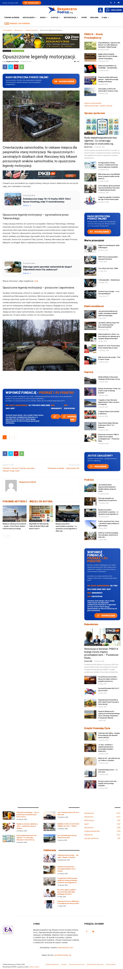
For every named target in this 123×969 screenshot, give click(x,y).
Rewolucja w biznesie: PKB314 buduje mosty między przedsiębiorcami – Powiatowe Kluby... (101, 653)
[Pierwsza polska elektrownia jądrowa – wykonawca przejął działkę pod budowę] (90, 80)
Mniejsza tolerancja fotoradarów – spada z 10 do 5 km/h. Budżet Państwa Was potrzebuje (14, 526)
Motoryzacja (19, 30)
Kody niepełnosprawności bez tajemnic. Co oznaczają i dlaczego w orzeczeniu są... (100, 140)
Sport (84, 17)
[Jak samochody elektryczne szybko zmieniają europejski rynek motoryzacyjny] (90, 314)
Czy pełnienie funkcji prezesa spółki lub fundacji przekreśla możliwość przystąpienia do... (67, 880)
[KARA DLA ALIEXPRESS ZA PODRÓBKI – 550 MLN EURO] (90, 69)
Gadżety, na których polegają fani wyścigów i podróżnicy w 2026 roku (108, 535)
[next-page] (7, 535)
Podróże (89, 479)
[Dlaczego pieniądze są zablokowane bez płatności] (90, 501)
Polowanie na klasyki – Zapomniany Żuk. (64, 468)
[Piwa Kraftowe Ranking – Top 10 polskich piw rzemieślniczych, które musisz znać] (9, 815)
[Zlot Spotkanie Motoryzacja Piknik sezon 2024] (49, 838)
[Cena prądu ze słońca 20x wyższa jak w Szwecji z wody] (90, 92)
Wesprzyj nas (72, 418)
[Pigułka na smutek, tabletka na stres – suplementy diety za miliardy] (9, 827)
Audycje (54, 17)
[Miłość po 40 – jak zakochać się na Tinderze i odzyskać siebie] (90, 761)
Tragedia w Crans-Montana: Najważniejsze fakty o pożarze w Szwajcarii (108, 402)
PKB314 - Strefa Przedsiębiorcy (93, 36)
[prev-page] (4, 535)
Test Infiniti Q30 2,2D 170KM (108, 268)
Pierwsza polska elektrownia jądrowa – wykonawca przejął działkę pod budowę (108, 79)
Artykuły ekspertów (31, 30)
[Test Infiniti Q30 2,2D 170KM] (90, 271)
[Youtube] (118, 2)
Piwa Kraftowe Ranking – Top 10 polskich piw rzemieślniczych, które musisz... (28, 815)
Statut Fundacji (111, 964)
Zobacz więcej (34, 967)
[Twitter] (10, 66)
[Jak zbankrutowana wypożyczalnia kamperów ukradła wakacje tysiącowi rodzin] (90, 488)
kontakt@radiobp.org (62, 955)
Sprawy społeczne (94, 113)
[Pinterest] (16, 66)
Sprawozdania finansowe (95, 964)
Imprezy (88, 372)
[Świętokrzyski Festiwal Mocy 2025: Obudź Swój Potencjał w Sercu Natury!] (90, 703)
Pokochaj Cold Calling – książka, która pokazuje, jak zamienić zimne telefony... (109, 735)
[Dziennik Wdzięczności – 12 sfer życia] (90, 773)
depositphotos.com (65, 947)
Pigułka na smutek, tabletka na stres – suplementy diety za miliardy (27, 826)
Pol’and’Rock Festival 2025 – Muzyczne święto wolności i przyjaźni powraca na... (108, 679)
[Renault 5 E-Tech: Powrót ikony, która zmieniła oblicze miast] (90, 349)
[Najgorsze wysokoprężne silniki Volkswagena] (90, 248)
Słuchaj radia (66, 81)
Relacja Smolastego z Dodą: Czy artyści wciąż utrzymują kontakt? (109, 391)
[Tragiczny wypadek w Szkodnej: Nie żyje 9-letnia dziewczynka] (90, 200)
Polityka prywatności (52, 964)
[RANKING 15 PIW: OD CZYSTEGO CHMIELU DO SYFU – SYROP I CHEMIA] (49, 827)
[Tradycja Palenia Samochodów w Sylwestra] (90, 414)
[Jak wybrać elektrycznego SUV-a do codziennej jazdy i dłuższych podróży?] (90, 326)
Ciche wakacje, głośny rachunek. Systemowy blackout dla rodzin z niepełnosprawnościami (109, 188)
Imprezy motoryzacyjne (92, 103)
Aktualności (29, 17)
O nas (104, 17)
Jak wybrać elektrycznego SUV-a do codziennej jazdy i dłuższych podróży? (109, 325)
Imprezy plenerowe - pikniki (93, 645)
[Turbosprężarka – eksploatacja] (90, 283)
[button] (111, 2)
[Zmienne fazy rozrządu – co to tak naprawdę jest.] (90, 294)
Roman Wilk (88, 661)
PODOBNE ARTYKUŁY (15, 501)
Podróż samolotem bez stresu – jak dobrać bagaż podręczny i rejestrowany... (108, 524)
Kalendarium (91, 624)
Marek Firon (88, 147)
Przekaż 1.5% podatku (20, 23)
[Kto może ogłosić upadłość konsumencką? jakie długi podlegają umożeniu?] (49, 893)
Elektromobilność (94, 306)
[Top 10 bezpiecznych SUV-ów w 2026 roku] (49, 815)
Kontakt (64, 964)
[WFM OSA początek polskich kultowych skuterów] (90, 260)
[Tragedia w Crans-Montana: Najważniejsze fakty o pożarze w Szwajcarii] (90, 403)
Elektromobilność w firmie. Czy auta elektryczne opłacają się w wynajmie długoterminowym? (109, 336)
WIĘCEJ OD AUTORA (40, 501)
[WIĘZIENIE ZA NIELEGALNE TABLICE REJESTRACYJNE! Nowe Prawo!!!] (41, 513)
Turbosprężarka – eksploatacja (109, 280)
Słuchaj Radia (33, 3)
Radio (43, 17)
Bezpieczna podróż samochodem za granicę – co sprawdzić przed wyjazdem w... (108, 512)
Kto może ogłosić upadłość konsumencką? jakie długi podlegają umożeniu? (66, 892)
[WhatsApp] (21, 66)
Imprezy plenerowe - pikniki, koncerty (98, 106)
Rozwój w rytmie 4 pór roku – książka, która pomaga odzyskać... (108, 783)
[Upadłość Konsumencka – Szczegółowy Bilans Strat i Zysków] (49, 870)
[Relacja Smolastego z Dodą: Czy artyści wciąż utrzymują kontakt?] (90, 391)
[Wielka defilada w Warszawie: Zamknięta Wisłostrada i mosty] (90, 380)
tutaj (36, 281)
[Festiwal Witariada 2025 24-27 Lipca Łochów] (90, 691)
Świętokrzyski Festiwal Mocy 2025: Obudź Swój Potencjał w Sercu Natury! (108, 702)
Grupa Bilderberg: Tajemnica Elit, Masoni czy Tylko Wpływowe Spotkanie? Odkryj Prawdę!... (109, 45)
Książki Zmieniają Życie (97, 728)
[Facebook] (114, 2)
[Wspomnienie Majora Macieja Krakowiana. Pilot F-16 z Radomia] (90, 426)
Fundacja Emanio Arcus (76, 964)
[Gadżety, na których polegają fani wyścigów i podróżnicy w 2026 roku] (90, 536)
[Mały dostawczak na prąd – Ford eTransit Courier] (90, 360)
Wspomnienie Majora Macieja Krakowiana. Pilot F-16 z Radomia (108, 425)
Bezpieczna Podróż (12, 61)
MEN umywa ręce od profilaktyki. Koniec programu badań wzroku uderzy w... (109, 176)
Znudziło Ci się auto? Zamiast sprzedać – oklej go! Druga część (19, 469)
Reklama (94, 17)
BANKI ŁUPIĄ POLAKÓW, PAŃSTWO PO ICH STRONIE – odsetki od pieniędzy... (108, 56)
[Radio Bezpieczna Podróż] (62, 10)
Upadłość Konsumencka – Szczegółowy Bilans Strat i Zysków (66, 869)
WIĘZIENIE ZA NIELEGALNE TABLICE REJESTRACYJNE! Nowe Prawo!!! (39, 526)
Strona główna (11, 17)
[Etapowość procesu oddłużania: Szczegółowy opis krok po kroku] (49, 904)
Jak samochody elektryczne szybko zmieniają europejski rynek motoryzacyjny (107, 313)
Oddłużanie (100, 466)
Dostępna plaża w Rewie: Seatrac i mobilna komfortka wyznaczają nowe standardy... (108, 165)
